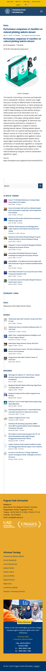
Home (36, 666)
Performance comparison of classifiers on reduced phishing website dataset (23, 30)
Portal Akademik (9, 560)
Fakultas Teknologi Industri (14, 591)
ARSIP (18, 5)
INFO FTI (18, 1)
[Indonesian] (30, 5)
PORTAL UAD (36, 1)
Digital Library (9, 580)
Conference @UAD (10, 587)
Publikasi (17, 35)
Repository (7, 584)
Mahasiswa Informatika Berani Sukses (17, 306)
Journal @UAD (8, 576)
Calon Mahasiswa (10, 564)
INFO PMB (26, 1)
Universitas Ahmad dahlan (13, 556)
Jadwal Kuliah (8, 568)
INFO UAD (10, 1)
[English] (26, 5)
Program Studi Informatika (32, 35)
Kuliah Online (8, 572)
